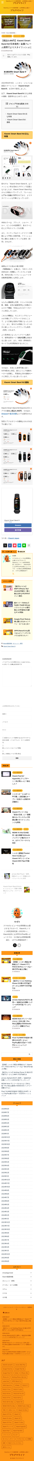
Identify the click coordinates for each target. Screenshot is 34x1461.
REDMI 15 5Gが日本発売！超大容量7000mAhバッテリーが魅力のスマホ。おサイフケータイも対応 (21, 838)
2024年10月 (5, 1187)
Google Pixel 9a (19, 1369)
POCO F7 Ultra (18, 1389)
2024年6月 (5, 1201)
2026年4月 (5, 1123)
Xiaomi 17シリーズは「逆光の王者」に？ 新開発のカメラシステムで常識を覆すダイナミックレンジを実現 (21, 817)
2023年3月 (5, 1247)
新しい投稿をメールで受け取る (11, 753)
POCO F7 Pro (6, 1389)
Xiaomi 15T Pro (7, 1422)
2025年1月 (5, 1176)
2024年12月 (5, 1180)
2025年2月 (5, 1173)
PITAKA (17, 1385)
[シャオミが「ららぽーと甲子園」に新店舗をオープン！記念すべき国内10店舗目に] (6, 794)
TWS (4, 1410)
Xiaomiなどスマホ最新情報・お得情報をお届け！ (17, 1452)
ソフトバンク (6, 1435)
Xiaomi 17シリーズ (8, 1426)
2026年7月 (5, 1112)
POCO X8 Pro (17, 1397)
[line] (24, 545)
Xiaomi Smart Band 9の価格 (16, 121)
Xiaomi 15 (17, 1414)
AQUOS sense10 (7, 1364)
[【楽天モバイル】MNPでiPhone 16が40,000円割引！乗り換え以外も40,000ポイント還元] (8, 590)
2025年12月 (5, 1137)
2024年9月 (5, 1190)
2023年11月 (5, 1226)
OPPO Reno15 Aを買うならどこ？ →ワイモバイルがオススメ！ (22, 633)
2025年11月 (5, 1141)
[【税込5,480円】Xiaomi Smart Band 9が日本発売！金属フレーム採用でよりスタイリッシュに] (19, 545)
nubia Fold (6, 1381)
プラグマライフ (19, 3)
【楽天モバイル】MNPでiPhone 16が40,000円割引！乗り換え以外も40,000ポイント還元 (22, 591)
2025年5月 (5, 1162)
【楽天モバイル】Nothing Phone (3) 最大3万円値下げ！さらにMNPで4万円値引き (17, 1073)
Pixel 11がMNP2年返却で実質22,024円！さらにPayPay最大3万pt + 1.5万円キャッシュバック (16, 1093)
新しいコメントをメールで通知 (11, 748)
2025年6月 (5, 1158)
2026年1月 (5, 1134)
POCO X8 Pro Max (8, 1402)
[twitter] (5, 545)
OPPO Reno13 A (7, 1385)
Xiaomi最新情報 (7, 643)
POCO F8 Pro (6, 1393)
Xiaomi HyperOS (21, 1426)
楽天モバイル (6, 1447)
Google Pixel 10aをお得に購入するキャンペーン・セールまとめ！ (22, 621)
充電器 (29, 1439)
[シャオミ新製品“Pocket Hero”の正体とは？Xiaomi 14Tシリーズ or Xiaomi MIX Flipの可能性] (6, 853)
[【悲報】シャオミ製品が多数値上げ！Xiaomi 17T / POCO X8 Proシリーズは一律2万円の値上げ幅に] (6, 962)
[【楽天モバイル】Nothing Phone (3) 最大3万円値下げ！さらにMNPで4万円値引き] (6, 981)
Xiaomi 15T (18, 1418)
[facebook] (10, 545)
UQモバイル (11, 1410)
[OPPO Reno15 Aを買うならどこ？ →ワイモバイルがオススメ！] (8, 634)
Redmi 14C (19, 1402)
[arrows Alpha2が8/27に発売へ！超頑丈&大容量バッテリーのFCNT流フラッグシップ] (6, 1000)
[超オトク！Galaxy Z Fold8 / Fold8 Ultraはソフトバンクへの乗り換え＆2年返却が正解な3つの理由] (8, 606)
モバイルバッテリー (8, 1439)
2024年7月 (5, 1197)
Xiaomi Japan (13, 538)
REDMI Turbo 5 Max (24, 1406)
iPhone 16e (24, 1373)
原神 (4, 1443)
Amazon (4, 414)
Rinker (10, 521)
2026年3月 (5, 1126)
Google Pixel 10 (7, 1373)
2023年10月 (5, 1229)
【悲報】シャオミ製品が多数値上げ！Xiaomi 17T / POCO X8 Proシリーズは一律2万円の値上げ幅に (17, 1067)
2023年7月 (5, 1240)
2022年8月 (5, 1261)
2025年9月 (5, 1148)
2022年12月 (5, 1254)
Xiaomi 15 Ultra (7, 1418)
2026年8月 (5, 1109)
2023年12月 (5, 1222)
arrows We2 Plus (20, 1364)
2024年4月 (5, 1208)
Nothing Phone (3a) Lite (19, 1377)
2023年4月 (5, 1243)
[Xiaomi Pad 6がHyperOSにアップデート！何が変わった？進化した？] (6, 776)
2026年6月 (5, 1116)
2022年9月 (5, 1258)
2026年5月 (5, 1119)
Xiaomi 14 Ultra (22, 1410)
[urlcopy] (29, 545)
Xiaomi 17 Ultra (18, 1422)
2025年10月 (5, 1144)
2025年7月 (5, 1155)
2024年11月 (5, 1183)
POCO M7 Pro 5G (19, 1393)
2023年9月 (5, 1233)
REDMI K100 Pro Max (9, 1406)
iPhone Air (6, 1377)
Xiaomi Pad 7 (6, 1430)
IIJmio (16, 1373)
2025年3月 (5, 1169)
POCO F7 (25, 1385)
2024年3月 (5, 1212)
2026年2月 (5, 1130)
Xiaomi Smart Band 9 (11, 520)
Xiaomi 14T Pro (7, 1414)
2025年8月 (5, 1151)
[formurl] (19, 945)
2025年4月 (5, 1165)
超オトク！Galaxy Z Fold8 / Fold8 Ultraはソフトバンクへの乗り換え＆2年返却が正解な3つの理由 (22, 607)
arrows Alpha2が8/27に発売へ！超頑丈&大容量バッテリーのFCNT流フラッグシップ (16, 1079)
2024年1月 (5, 1219)
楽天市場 (13, 414)
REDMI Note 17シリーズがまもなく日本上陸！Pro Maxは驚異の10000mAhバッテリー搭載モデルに (16, 1086)
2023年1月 (5, 1251)
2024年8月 (5, 1194)
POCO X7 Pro (6, 1397)
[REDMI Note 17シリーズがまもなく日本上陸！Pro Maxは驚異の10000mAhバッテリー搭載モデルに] (6, 1019)
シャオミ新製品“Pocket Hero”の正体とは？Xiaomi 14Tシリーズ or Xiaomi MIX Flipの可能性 (21, 858)
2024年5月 (5, 1204)
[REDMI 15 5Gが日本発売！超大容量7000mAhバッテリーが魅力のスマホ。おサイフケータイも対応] (6, 832)
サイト (4, 730)
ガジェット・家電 (17, 643)
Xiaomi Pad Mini (17, 1430)
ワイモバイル (20, 1439)
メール (5, 722)
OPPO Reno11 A (16, 1381)
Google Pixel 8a (7, 1369)
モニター (15, 1435)
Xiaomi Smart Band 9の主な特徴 (17, 115)
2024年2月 (5, 1215)
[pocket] (15, 545)
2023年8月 (5, 1236)
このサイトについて (8, 1307)
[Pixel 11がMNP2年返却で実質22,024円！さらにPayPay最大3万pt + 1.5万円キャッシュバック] (6, 1038)
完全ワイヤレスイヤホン (15, 1443)
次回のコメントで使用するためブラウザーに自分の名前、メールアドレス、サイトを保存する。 (16, 740)
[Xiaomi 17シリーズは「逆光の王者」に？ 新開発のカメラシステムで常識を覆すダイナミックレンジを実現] (6, 812)
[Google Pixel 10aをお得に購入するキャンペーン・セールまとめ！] (8, 622)
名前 (4, 714)
